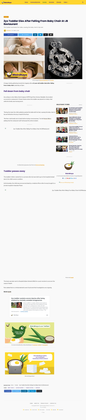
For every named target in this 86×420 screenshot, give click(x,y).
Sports (70, 151)
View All (80, 104)
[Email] (45, 34)
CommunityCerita (73, 114)
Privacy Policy (44, 403)
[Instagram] (66, 178)
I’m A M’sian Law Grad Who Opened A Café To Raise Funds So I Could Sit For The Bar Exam (75, 109)
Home (12, 385)
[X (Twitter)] (64, 178)
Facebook (35, 345)
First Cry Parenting (44, 80)
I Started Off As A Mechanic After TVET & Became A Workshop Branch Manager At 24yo (75, 137)
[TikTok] (69, 178)
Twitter (39, 345)
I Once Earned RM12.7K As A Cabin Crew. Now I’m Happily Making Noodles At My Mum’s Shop (76, 128)
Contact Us (53, 403)
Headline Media (45, 405)
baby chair (11, 387)
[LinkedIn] (35, 34)
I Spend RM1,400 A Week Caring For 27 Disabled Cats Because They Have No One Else (75, 119)
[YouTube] (67, 178)
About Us (36, 403)
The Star (52, 80)
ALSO (9, 291)
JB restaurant (20, 387)
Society (6, 16)
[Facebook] (62, 178)
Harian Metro (47, 118)
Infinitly (44, 407)
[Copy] (51, 34)
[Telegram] (40, 34)
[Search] (82, 2)
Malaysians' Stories (63, 104)
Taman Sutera (29, 387)
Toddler (37, 387)
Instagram (45, 345)
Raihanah (8, 30)
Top (43, 412)
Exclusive (71, 142)
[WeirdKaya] (7, 2)
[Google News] (75, 178)
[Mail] (74, 178)
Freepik (72, 277)
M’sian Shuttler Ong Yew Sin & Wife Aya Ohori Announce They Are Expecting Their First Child (75, 147)
